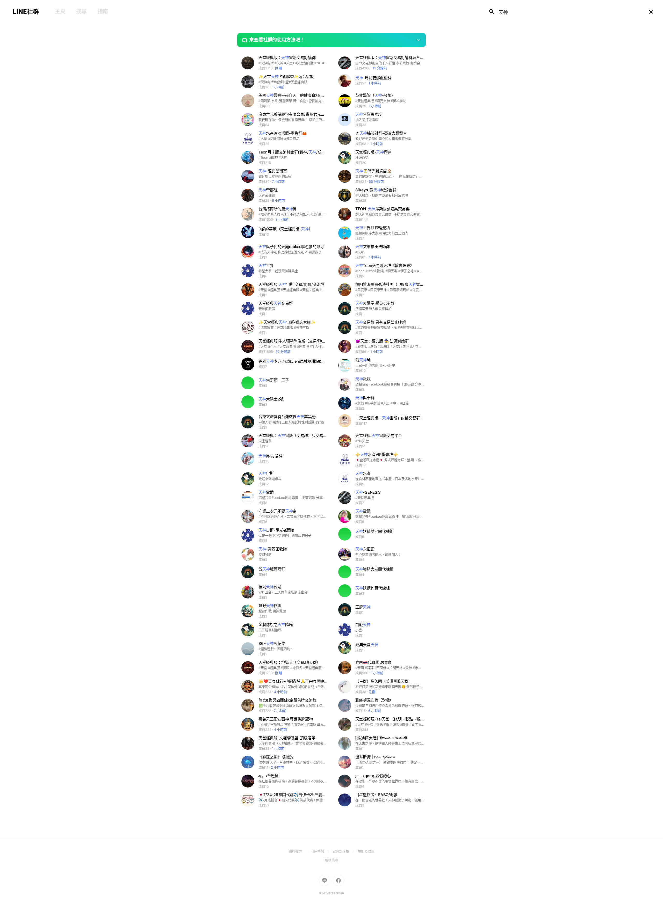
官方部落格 (345, 851)
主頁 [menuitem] (60, 11)
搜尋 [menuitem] (81, 11)
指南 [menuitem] (103, 11)
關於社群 (300, 851)
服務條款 (331, 860)
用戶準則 (322, 851)
